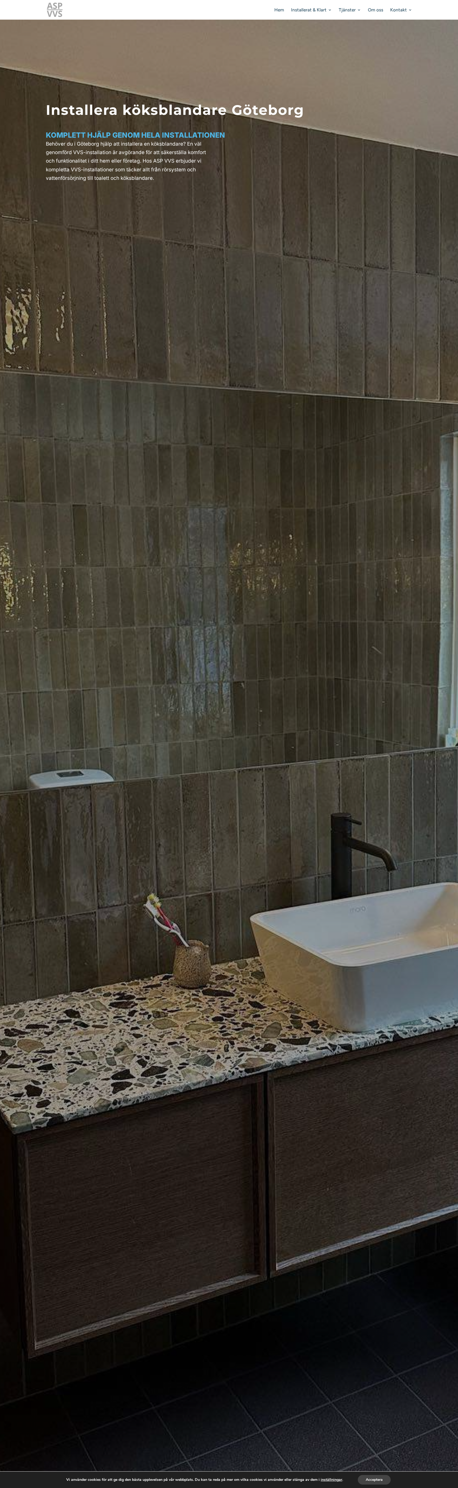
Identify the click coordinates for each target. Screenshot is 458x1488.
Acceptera (374, 1479)
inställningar (331, 1479)
